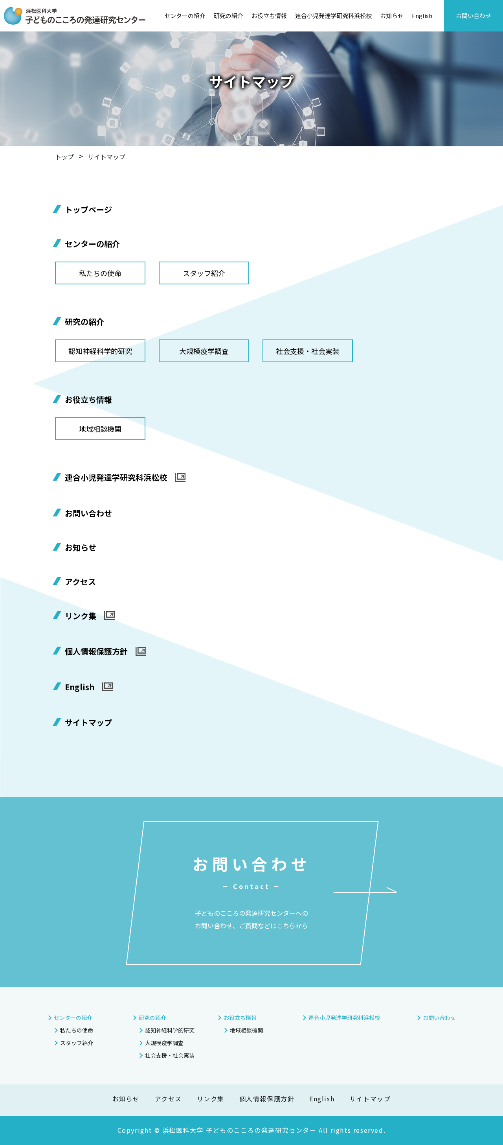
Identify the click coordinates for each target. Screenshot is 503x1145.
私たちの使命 (100, 273)
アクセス (80, 581)
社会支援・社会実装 (308, 351)
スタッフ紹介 (204, 273)
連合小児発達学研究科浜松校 (333, 15)
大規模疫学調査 (204, 351)
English (422, 15)
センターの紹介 (185, 15)
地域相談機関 (100, 429)
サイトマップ (88, 722)
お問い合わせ (473, 15)
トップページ (88, 209)
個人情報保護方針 (96, 652)
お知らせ (392, 15)
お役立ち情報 (269, 15)
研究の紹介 (228, 15)
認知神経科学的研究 (100, 351)
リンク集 (80, 616)
